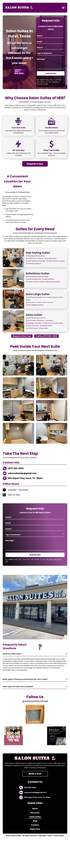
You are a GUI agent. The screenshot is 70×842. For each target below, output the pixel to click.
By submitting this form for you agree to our (49, 82)
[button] (63, 7)
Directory (35, 812)
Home (35, 808)
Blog (35, 821)
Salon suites (35, 816)
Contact (35, 825)
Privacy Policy (58, 836)
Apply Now (35, 829)
